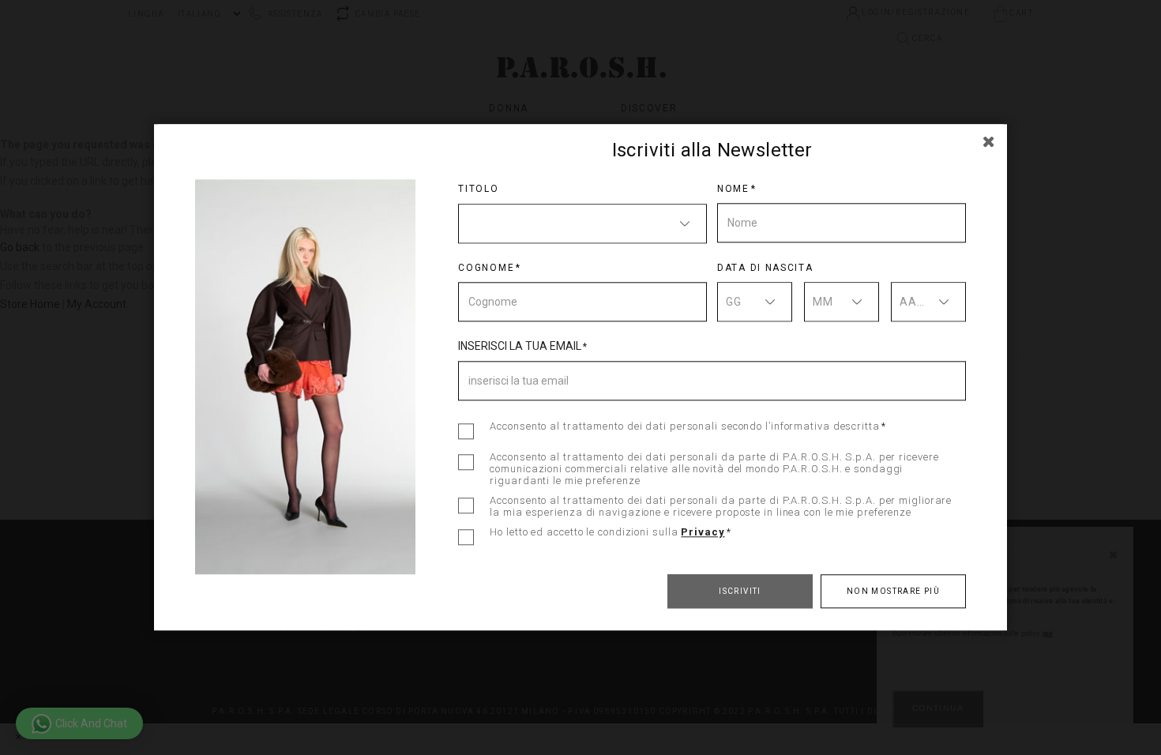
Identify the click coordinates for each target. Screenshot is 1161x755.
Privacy (702, 532)
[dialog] (580, 377)
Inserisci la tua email (519, 346)
